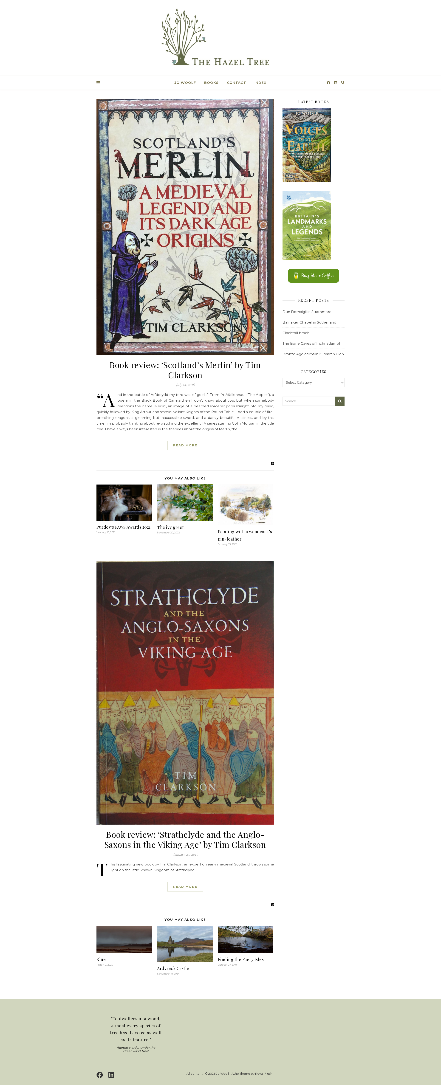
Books (211, 82)
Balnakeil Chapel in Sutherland (309, 322)
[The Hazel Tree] (220, 38)
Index (260, 82)
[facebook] (329, 83)
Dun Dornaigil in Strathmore (307, 312)
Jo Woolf (185, 82)
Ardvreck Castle (173, 968)
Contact (236, 82)
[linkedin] (335, 83)
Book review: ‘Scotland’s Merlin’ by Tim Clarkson (185, 369)
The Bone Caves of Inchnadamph (312, 343)
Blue (101, 959)
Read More (185, 445)
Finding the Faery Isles (241, 959)
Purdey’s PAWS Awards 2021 (123, 527)
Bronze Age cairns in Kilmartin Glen (313, 354)
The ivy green (171, 527)
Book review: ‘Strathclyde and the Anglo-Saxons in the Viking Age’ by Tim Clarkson (185, 839)
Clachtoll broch (296, 333)
